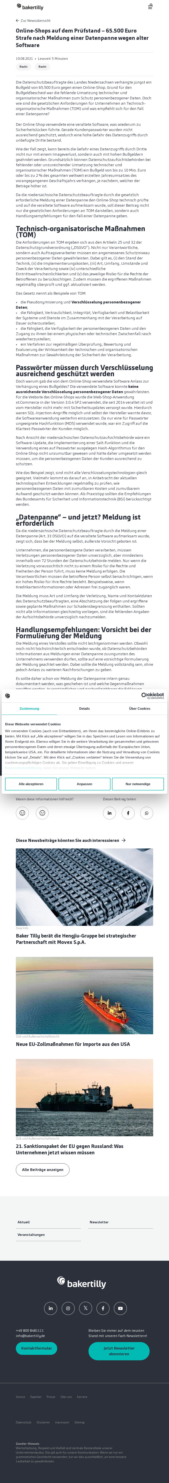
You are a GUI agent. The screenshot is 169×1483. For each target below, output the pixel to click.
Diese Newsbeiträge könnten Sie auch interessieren (68, 840)
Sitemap (79, 1422)
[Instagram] (68, 1308)
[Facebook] (103, 1308)
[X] (85, 1308)
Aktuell (24, 1222)
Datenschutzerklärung (23, 768)
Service (20, 1397)
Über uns (66, 1397)
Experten (35, 1397)
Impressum (62, 1422)
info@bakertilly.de (30, 1335)
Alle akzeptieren (31, 784)
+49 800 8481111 (30, 1330)
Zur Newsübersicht (36, 20)
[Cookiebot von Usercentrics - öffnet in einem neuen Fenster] (144, 696)
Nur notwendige (138, 784)
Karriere (82, 1397)
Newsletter (99, 1222)
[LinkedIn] (50, 1308)
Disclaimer (43, 1422)
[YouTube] (120, 1308)
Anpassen (84, 784)
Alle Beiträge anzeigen (42, 1169)
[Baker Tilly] (30, 6)
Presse (51, 1397)
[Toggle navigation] (148, 6)
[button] (109, 813)
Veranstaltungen (31, 1234)
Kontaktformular (36, 1348)
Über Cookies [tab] (139, 708)
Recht (24, 67)
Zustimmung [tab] (29, 708)
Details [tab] (84, 708)
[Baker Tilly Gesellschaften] (81, 1282)
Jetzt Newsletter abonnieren (119, 1351)
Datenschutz (23, 1422)
